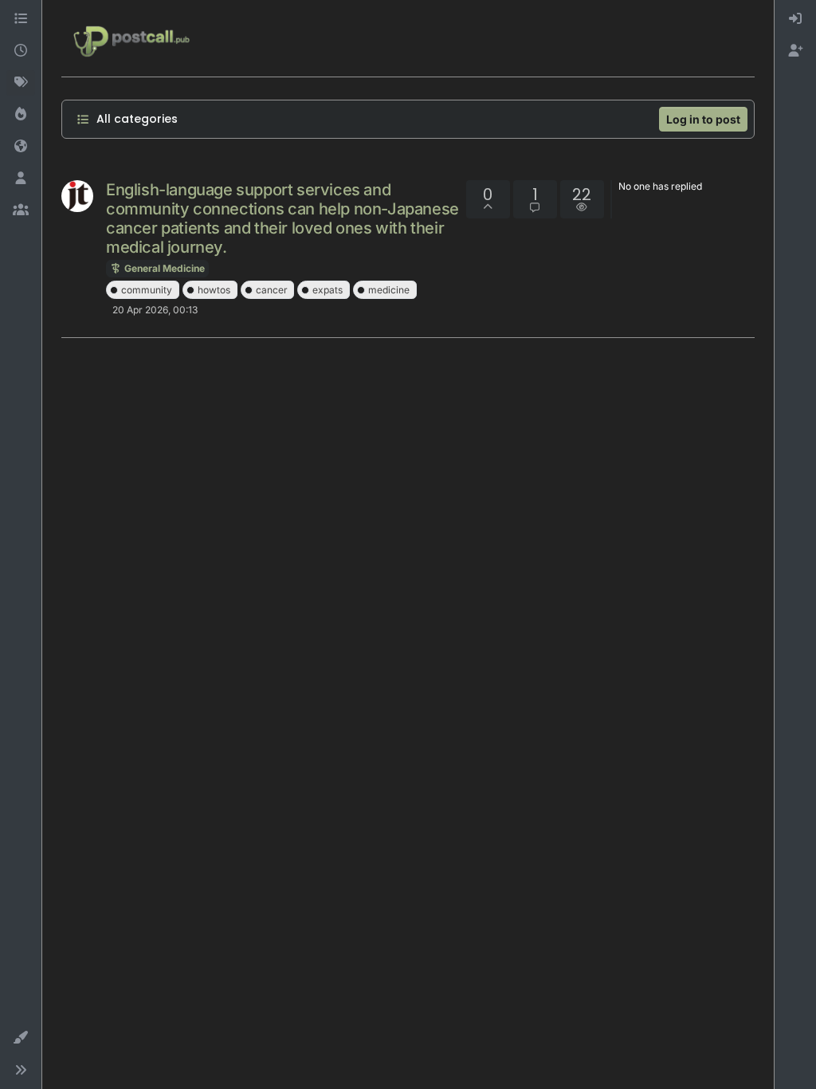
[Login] (795, 19)
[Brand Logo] (131, 38)
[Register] (795, 51)
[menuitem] (795, 19)
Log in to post (703, 119)
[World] (20, 146)
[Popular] (20, 115)
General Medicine (163, 268)
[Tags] (20, 83)
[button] (20, 1038)
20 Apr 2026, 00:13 (155, 310)
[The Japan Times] (77, 196)
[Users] (20, 178)
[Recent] (20, 51)
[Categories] (20, 19)
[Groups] (20, 210)
